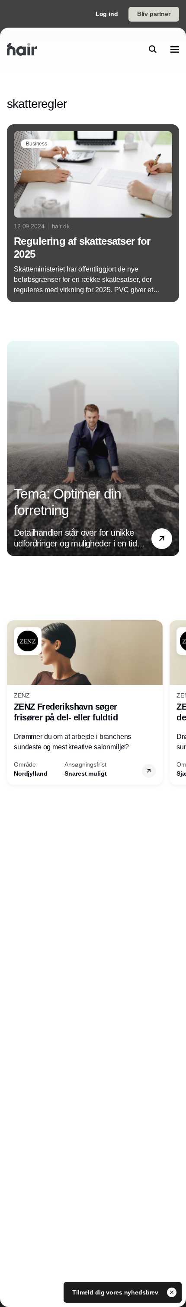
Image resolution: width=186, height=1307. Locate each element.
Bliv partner (153, 13)
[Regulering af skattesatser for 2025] (93, 213)
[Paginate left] (13, 448)
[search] (153, 49)
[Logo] (22, 49)
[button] (161, 538)
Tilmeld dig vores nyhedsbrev (116, 1292)
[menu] (174, 49)
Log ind (107, 13)
